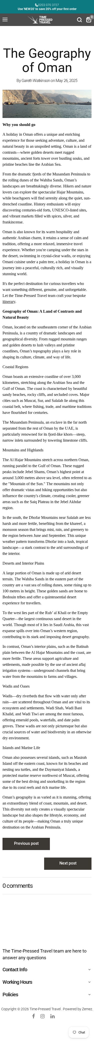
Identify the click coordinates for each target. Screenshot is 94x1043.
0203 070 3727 (48, 5)
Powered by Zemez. (78, 1009)
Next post (67, 863)
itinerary (9, 301)
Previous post (26, 843)
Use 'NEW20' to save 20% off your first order (47, 9)
